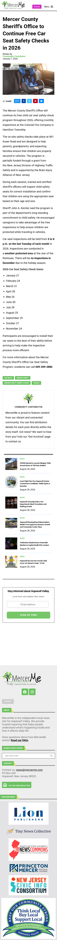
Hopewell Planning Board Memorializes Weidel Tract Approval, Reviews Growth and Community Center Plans (35, 524)
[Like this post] (18, 101)
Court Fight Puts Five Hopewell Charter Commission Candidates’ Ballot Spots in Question (35, 483)
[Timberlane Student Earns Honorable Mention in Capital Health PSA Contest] (11, 543)
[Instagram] (32, 692)
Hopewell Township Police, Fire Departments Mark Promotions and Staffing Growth (33, 504)
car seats (8, 378)
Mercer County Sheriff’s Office (16, 383)
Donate (37, 7)
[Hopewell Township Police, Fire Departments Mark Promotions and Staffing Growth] (11, 503)
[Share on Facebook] (24, 101)
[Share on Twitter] (29, 101)
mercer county (23, 378)
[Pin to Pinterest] (35, 101)
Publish (36, 383)
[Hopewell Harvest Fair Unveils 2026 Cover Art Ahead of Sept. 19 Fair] (11, 562)
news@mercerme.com (29, 769)
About (7, 710)
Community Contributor (14, 56)
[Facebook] (25, 692)
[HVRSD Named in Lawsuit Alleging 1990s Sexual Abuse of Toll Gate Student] (11, 464)
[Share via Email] (41, 101)
